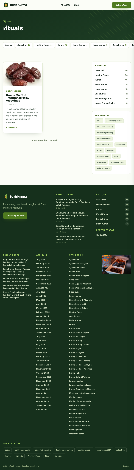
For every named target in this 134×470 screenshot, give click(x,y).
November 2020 (43, 397)
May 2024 (40, 344)
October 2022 (42, 385)
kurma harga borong (105, 133)
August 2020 (42, 409)
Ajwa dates (101, 162)
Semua (8, 45)
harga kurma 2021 (104, 144)
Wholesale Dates (117, 162)
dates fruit (23, 45)
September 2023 (43, 377)
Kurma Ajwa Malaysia (79, 332)
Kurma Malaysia (76, 352)
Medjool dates (75, 397)
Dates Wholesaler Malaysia (81, 288)
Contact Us (101, 235)
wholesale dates (76, 433)
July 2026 (40, 259)
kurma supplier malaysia (80, 385)
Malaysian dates (103, 168)
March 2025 (41, 308)
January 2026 (42, 267)
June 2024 (41, 340)
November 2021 (43, 389)
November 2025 (43, 276)
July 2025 (40, 292)
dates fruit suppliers (105, 127)
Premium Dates (103, 156)
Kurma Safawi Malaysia (79, 377)
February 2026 (43, 263)
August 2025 (42, 288)
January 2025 (42, 316)
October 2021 (42, 393)
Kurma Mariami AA (77, 357)
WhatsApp (121, 5)
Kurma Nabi (74, 373)
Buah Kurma (120, 45)
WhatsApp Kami (15, 215)
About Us (65, 5)
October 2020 (42, 401)
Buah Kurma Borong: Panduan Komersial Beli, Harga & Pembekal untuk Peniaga (16, 272)
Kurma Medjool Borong (79, 361)
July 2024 (40, 336)
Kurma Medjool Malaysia (80, 365)
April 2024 (41, 348)
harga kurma (100, 45)
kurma (62, 45)
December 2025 (43, 271)
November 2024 (43, 324)
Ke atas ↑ (127, 466)
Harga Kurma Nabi (77, 304)
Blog (76, 5)
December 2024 (43, 320)
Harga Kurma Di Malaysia (80, 300)
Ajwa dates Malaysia (78, 263)
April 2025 (41, 304)
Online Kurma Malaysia (79, 405)
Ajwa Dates (74, 259)
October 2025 (42, 280)
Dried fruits (74, 292)
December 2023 (43, 365)
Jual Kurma (74, 316)
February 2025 (43, 312)
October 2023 (42, 373)
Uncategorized (75, 429)
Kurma (99, 150)
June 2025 (41, 296)
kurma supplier (76, 381)
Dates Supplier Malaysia (80, 284)
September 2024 (43, 332)
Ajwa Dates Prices (77, 267)
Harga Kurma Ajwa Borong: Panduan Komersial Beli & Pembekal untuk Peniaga (15, 262)
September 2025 (43, 284)
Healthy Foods (44, 45)
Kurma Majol (75, 348)
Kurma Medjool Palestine (80, 369)
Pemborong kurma (111, 98)
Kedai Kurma (80, 45)
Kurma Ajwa (74, 328)
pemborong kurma (114, 121)
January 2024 (42, 361)
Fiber (116, 156)
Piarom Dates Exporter (79, 421)
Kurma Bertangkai (77, 336)
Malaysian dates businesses (82, 393)
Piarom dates (75, 417)
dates (99, 121)
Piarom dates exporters (79, 425)
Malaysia (110, 150)
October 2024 (42, 328)
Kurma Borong (75, 340)
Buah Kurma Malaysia (79, 276)
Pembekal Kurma (77, 409)
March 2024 (41, 352)
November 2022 (43, 381)
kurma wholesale (104, 138)
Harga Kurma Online (78, 308)
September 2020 (43, 405)
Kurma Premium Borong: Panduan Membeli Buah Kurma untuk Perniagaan (17, 295)
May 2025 (40, 300)
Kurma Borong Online (111, 103)
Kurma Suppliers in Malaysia (82, 389)
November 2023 (43, 369)
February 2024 (43, 357)
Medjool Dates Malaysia (80, 401)
